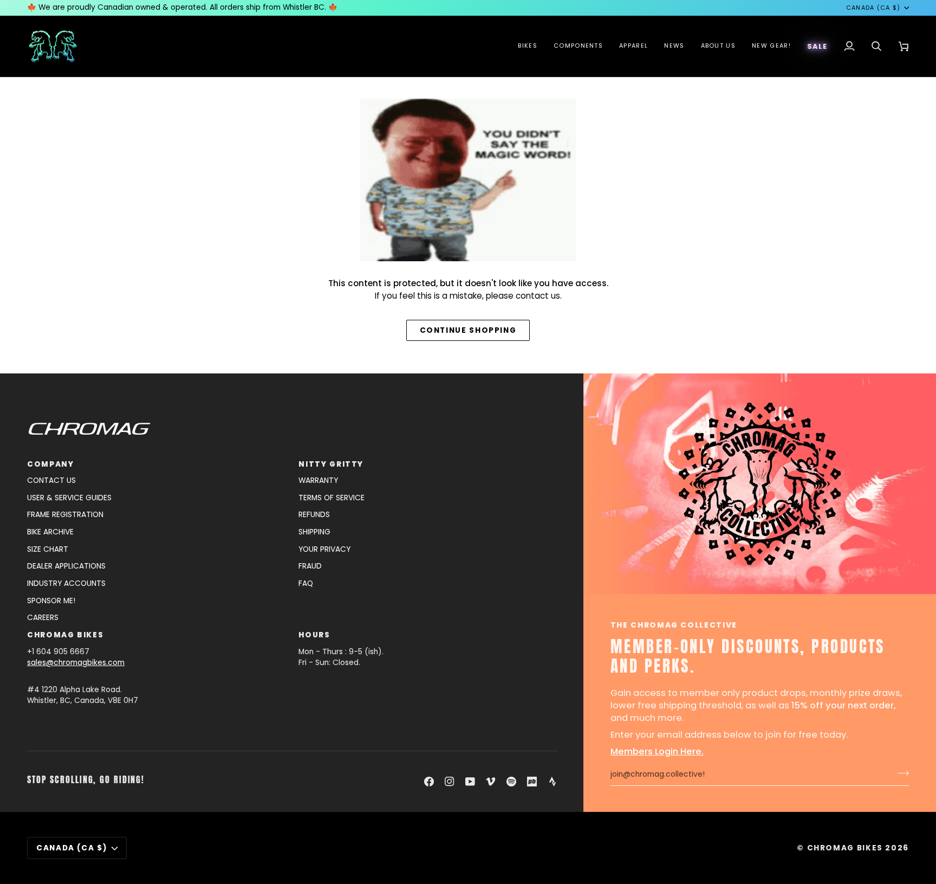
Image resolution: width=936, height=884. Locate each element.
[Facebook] (429, 781)
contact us (538, 295)
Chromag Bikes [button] (65, 635)
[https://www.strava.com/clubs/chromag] (552, 781)
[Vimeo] (491, 781)
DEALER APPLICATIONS (66, 566)
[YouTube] (470, 781)
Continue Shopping (468, 330)
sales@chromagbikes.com (76, 662)
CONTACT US (51, 480)
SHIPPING (314, 532)
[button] (527, 47)
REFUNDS (314, 514)
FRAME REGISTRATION (65, 514)
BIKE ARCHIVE (50, 532)
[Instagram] (449, 781)
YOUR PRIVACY (324, 549)
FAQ (305, 583)
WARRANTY (318, 480)
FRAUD (310, 566)
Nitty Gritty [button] (330, 464)
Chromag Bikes (845, 848)
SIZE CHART (47, 549)
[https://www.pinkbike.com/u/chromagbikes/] (532, 781)
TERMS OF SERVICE (331, 498)
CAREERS (42, 617)
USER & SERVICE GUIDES (69, 498)
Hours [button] (314, 635)
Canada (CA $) (873, 8)
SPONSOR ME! (51, 601)
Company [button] (50, 464)
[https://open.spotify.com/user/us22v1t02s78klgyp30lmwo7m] (511, 781)
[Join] (900, 773)
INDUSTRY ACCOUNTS (66, 583)
